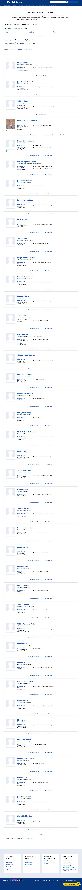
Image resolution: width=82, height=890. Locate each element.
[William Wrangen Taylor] (10, 628)
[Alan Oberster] (10, 647)
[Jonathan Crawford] (10, 800)
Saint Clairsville (9, 864)
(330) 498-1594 (21, 185)
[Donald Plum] (10, 781)
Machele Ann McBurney (26, 432)
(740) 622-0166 (21, 243)
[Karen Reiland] (10, 493)
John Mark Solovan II (25, 82)
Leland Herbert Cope (25, 200)
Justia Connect (38, 880)
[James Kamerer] (10, 570)
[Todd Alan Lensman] (10, 474)
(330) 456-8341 (21, 571)
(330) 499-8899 (21, 379)
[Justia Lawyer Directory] (9, 2)
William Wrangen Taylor (26, 624)
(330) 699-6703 (21, 125)
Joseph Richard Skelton (26, 258)
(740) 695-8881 (21, 67)
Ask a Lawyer (14, 5)
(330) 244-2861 (21, 436)
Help (54, 880)
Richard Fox (21, 720)
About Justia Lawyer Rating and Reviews (69, 870)
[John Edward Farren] (10, 184)
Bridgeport (8, 869)
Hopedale (31, 32)
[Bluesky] (19, 880)
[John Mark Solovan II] (10, 85)
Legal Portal (44, 880)
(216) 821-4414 (21, 224)
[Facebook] (14, 880)
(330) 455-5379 (21, 686)
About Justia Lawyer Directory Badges (67, 861)
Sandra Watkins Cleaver (26, 528)
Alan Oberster (22, 643)
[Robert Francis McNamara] (10, 124)
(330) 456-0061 (21, 360)
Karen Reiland (22, 489)
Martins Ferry (9, 866)
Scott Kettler (22, 315)
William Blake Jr (23, 101)
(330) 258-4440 (21, 417)
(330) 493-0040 (21, 456)
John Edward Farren (24, 181)
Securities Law (28, 864)
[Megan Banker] (10, 66)
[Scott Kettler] (10, 319)
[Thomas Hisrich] (10, 608)
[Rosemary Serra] (10, 300)
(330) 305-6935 (21, 494)
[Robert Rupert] (10, 704)
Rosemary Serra (23, 296)
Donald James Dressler (25, 758)
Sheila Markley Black (25, 816)
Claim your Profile (67, 865)
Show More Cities (40, 36)
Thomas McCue (23, 509)
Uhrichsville (8, 868)
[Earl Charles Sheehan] (10, 685)
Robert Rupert (22, 701)
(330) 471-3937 (21, 648)
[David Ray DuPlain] (10, 338)
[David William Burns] (10, 280)
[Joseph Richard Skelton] (10, 261)
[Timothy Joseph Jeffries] (10, 359)
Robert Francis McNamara (27, 120)
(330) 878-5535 (21, 725)
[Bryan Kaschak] (10, 551)
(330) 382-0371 (21, 629)
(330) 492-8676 (21, 205)
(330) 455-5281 (21, 801)
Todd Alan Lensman (24, 470)
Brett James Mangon (25, 413)
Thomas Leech (22, 238)
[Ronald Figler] (10, 455)
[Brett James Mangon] (10, 416)
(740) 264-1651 (21, 106)
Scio (54, 32)
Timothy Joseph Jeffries (26, 355)
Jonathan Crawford (24, 797)
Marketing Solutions (53, 5)
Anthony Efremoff (24, 739)
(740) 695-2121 (21, 86)
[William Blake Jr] (10, 105)
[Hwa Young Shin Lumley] (10, 165)
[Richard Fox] (10, 724)
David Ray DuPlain (24, 334)
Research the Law (23, 5)
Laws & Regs (38, 5)
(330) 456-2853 (21, 552)
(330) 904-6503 (21, 339)
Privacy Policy (67, 880)
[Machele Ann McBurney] (10, 435)
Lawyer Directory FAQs (68, 864)
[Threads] (17, 880)
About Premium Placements (69, 867)
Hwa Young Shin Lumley (26, 162)
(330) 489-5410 (21, 763)
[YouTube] (12, 880)
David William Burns (24, 277)
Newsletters (44, 5)
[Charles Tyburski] (10, 666)
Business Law (28, 860)
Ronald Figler (22, 451)
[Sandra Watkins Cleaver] (10, 531)
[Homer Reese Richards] (10, 145)
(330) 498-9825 (21, 301)
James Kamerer (23, 566)
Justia (5, 7)
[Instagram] (16, 880)
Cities (35, 24)
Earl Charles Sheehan (25, 682)
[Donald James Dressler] (10, 762)
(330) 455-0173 (21, 782)
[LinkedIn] (10, 880)
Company (50, 880)
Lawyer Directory (10, 7)
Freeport (31, 31)
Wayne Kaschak (23, 585)
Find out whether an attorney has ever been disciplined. (49, 862)
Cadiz (6, 32)
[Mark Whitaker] (10, 223)
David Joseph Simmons (25, 374)
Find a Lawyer (7, 5)
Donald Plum (22, 778)
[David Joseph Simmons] (10, 378)
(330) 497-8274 (21, 475)
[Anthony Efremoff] (10, 743)
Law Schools (31, 5)
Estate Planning (28, 862)
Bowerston (7, 31)
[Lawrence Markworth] (10, 397)
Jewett (55, 31)
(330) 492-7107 (21, 145)
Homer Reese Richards (25, 141)
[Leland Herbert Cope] (10, 204)
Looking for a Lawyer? (70, 884)
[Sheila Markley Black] (10, 820)
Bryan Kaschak (22, 547)
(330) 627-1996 (21, 166)
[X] (21, 880)
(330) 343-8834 (21, 609)
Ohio (20, 7)
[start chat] (78, 884)
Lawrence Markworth (25, 393)
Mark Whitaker (23, 219)
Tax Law (16, 7)
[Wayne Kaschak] (10, 589)
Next (41, 834)
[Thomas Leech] (10, 242)
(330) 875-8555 (21, 513)
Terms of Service (59, 880)
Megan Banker (22, 63)
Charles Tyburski (23, 662)
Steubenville (9, 862)
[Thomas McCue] (10, 512)
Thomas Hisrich (23, 605)
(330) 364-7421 (21, 398)
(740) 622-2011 (21, 262)
